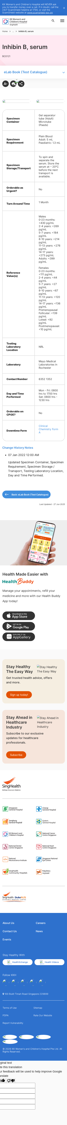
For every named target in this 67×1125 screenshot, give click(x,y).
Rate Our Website (43, 1015)
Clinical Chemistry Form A (48, 429)
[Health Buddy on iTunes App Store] (18, 615)
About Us (8, 923)
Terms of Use (10, 1007)
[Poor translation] (11, 1080)
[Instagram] (24, 982)
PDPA (5, 1015)
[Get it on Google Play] (18, 626)
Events (7, 939)
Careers (41, 923)
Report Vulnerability (13, 1023)
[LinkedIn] (33, 982)
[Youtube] (15, 982)
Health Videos (52, 962)
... (13, 31)
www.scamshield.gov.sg (40, 12)
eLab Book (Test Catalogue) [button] (25, 72)
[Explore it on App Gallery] (18, 636)
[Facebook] (6, 982)
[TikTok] (42, 982)
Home (5, 31)
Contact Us (10, 931)
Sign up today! (19, 694)
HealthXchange (20, 962)
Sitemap (38, 1007)
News (39, 931)
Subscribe (16, 754)
